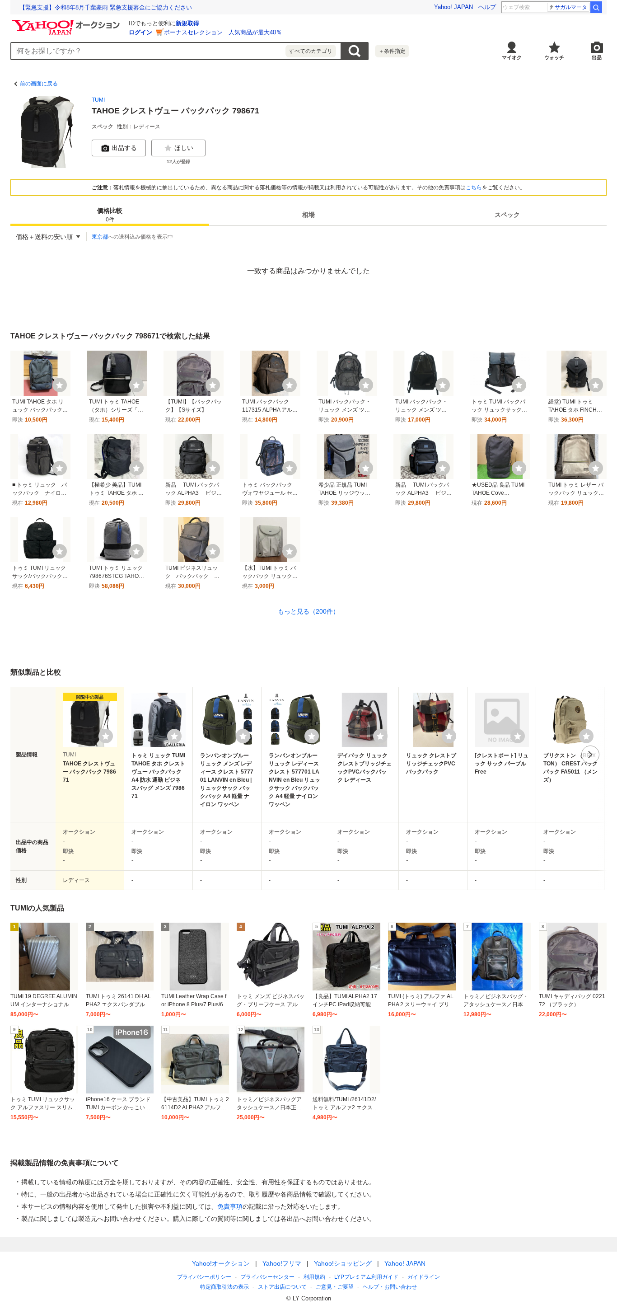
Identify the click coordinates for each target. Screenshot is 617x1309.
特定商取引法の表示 (224, 1287)
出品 (597, 57)
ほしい (183, 147)
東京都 (100, 236)
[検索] (596, 7)
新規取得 (187, 23)
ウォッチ (554, 57)
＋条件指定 (392, 51)
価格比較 (109, 215)
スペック (507, 215)
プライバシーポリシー (204, 1277)
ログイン (140, 32)
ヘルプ (487, 7)
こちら (474, 187)
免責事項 (230, 1206)
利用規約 (314, 1277)
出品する (124, 147)
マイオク (512, 57)
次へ (590, 755)
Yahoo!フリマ (281, 1263)
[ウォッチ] (59, 385)
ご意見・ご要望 (335, 1287)
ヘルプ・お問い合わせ (390, 1287)
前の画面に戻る (39, 83)
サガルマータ (571, 7)
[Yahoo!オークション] (67, 22)
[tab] (109, 215)
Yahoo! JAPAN (453, 7)
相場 (308, 215)
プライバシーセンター (267, 1277)
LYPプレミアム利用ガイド (366, 1277)
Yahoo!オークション (221, 1263)
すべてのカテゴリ (310, 51)
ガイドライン (423, 1277)
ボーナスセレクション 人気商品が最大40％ (223, 32)
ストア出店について (282, 1287)
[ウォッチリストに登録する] (105, 736)
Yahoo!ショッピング (343, 1263)
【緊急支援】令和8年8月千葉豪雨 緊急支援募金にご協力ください (105, 7)
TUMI (98, 100)
